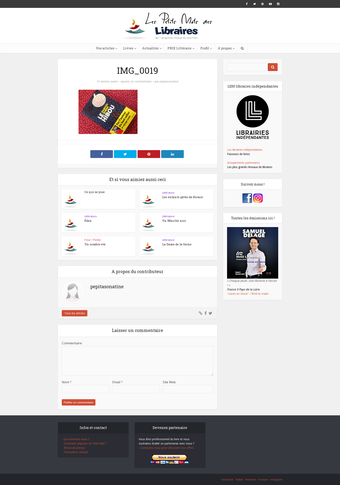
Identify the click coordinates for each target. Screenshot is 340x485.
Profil (204, 48)
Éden (88, 221)
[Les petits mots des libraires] (170, 25)
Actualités (150, 48)
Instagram (276, 479)
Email (117, 382)
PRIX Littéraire (179, 48)
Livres (128, 48)
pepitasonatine (169, 81)
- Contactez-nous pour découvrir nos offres (166, 448)
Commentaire (72, 343)
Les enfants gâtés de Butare (182, 197)
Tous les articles (74, 313)
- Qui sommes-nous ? (75, 439)
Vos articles (105, 48)
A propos (225, 48)
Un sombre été (94, 244)
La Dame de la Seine (176, 244)
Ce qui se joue (94, 192)
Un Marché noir (174, 221)
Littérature (168, 192)
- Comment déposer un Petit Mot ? (84, 443)
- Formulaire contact (75, 452)
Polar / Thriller (92, 240)
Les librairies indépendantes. (245, 150)
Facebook (227, 479)
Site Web (169, 382)
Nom (67, 382)
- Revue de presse (73, 448)
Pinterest (250, 479)
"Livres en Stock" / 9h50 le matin (248, 294)
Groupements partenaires (243, 162)
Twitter (239, 479)
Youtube (263, 479)
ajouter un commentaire (136, 81)
